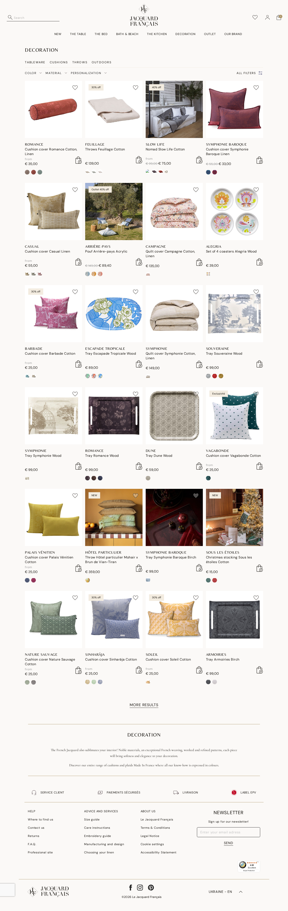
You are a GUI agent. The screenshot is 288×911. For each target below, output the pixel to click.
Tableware (35, 62)
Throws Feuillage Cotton (105, 149)
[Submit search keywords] (10, 17)
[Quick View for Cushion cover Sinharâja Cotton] (139, 670)
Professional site (40, 852)
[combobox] (36, 17)
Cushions (59, 62)
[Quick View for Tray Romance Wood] (139, 466)
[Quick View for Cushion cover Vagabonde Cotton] (259, 466)
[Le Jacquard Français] (144, 15)
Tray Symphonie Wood (43, 455)
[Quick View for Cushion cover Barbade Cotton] (78, 364)
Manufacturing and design (104, 844)
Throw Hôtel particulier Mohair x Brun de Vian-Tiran (111, 559)
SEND (228, 843)
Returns (33, 836)
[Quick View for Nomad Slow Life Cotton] (199, 160)
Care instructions (97, 828)
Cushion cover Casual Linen (47, 251)
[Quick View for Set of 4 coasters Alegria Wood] (259, 262)
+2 (166, 171)
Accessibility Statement (158, 852)
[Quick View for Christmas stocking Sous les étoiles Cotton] (259, 568)
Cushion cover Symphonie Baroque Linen (227, 151)
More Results (144, 704)
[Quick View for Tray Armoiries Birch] (259, 670)
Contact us (36, 828)
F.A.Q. (32, 844)
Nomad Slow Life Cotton (165, 149)
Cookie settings (152, 844)
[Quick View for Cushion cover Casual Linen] (78, 262)
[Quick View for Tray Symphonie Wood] (78, 466)
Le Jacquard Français (157, 819)
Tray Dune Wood (159, 455)
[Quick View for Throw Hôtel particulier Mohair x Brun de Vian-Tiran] (139, 568)
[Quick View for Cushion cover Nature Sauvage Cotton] (78, 670)
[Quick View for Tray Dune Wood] (199, 466)
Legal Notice (150, 836)
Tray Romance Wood (102, 455)
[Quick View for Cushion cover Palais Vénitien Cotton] (78, 568)
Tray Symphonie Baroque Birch (171, 557)
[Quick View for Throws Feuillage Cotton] (139, 160)
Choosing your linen (99, 852)
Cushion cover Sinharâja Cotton (111, 659)
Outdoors (102, 62)
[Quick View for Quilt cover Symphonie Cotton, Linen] (199, 364)
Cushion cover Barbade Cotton (50, 353)
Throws (79, 62)
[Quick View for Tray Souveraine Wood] (259, 364)
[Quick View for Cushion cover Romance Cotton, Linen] (78, 160)
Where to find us (40, 819)
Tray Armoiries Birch (223, 659)
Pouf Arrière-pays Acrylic (106, 251)
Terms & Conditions (155, 828)
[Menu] (257, 862)
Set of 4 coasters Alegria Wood (231, 251)
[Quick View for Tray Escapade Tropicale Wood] (139, 364)
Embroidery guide (97, 836)
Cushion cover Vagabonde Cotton (233, 455)
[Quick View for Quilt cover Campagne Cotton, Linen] (199, 262)
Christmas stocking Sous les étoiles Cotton (229, 559)
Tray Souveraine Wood (224, 353)
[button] (267, 17)
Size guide (92, 819)
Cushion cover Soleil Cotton (168, 659)
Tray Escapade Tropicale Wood (110, 353)
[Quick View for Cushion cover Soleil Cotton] (199, 670)
